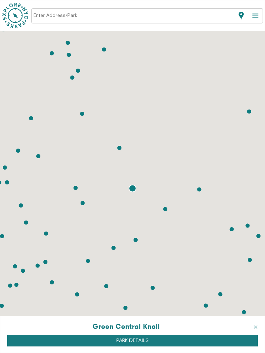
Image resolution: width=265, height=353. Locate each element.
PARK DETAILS (132, 340)
